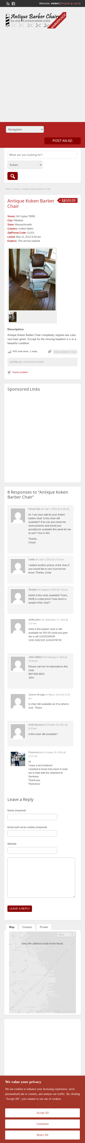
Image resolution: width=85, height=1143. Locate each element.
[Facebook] (13, 3)
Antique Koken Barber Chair (30, 203)
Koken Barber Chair (65, 351)
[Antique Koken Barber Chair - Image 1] (13, 316)
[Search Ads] (12, 176)
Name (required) (16, 810)
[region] (42, 1109)
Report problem (20, 372)
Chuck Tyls (34, 509)
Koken (17, 189)
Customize (43, 1123)
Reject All (42, 1134)
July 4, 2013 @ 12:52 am (51, 559)
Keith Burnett (35, 725)
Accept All (42, 1112)
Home (8, 189)
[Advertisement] (42, 74)
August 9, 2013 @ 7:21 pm (54, 589)
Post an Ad (62, 140)
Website (12, 843)
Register (66, 3)
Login (75, 3)
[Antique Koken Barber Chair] (32, 279)
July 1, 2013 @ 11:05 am (57, 509)
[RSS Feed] (7, 3)
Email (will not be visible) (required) (27, 827)
